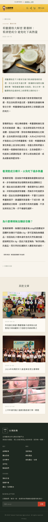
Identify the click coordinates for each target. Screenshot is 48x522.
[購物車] (34, 8)
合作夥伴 (6, 460)
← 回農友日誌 (7, 266)
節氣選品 (29, 455)
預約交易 (6, 478)
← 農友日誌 (6, 19)
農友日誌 (6, 455)
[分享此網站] (31, 8)
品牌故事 (6, 451)
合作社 (5, 464)
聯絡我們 (6, 468)
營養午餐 (6, 482)
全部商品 (29, 451)
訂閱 (41, 504)
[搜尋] (27, 8)
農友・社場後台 (8, 487)
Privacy (24, 518)
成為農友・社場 (29, 2)
